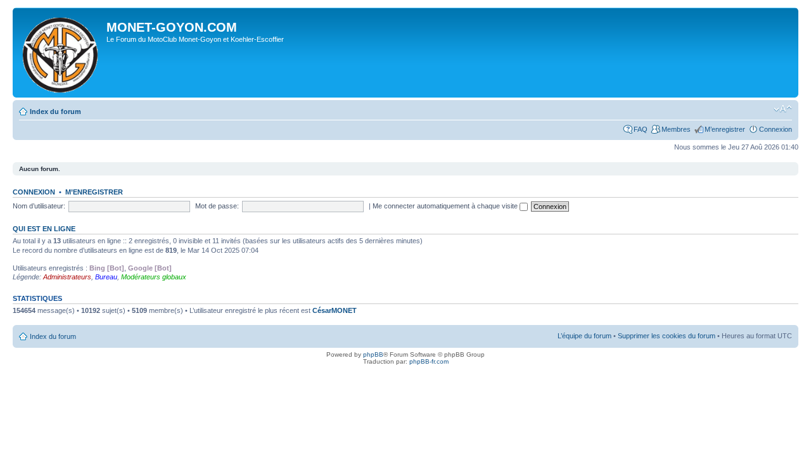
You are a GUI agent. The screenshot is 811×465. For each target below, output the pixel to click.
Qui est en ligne (44, 228)
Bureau (106, 277)
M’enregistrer (725, 129)
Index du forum (55, 111)
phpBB (373, 354)
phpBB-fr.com (429, 361)
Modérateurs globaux (153, 277)
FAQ (641, 129)
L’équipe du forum (584, 336)
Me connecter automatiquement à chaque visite (446, 206)
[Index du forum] (61, 52)
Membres (676, 129)
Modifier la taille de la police (783, 109)
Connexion (775, 129)
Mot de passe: (217, 206)
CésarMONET (334, 310)
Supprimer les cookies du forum (666, 336)
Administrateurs (67, 277)
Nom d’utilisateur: (39, 206)
